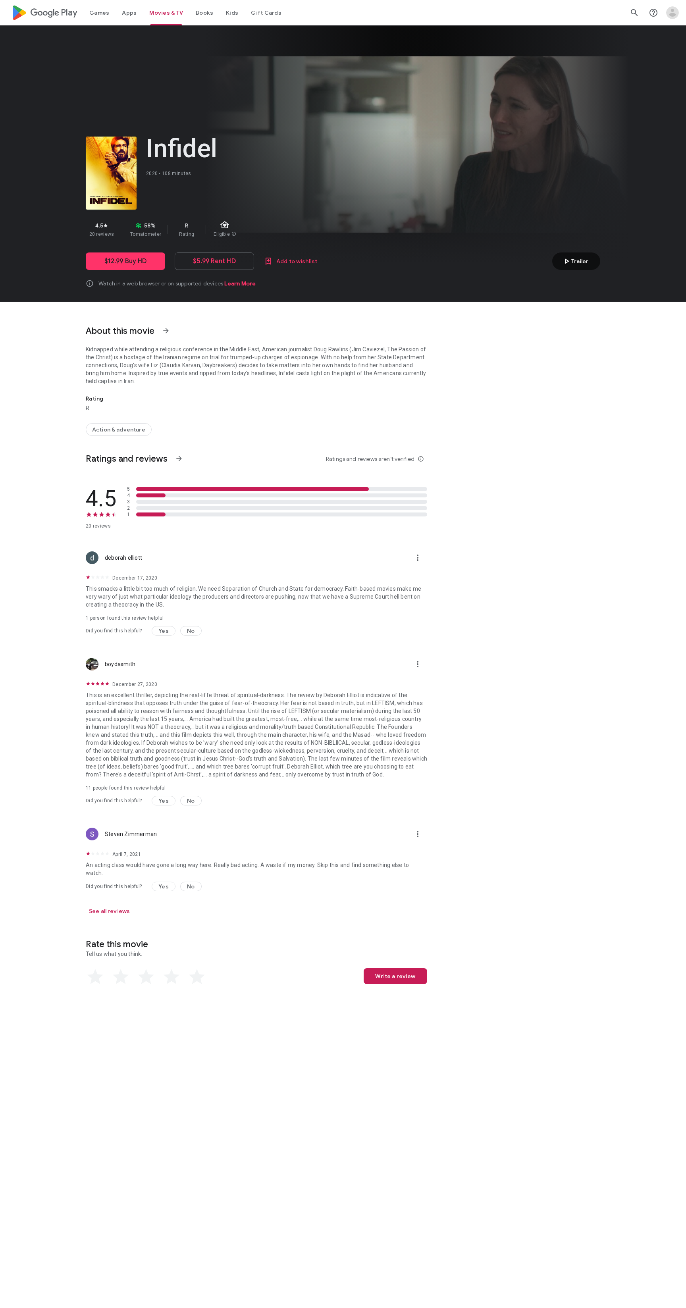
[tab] (99, 12)
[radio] (95, 976)
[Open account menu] (672, 12)
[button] (163, 631)
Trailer (575, 261)
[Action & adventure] (119, 429)
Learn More (240, 283)
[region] (227, 229)
